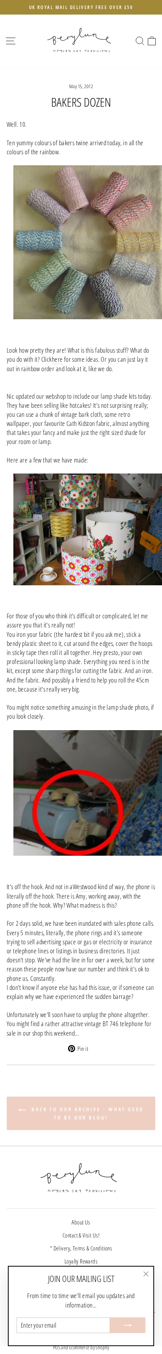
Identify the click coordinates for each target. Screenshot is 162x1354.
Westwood (84, 886)
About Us (81, 1222)
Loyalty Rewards (81, 1261)
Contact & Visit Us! (81, 1235)
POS (56, 1347)
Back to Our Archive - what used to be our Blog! (86, 1113)
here (57, 359)
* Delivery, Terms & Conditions (81, 1248)
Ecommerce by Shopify (89, 1347)
